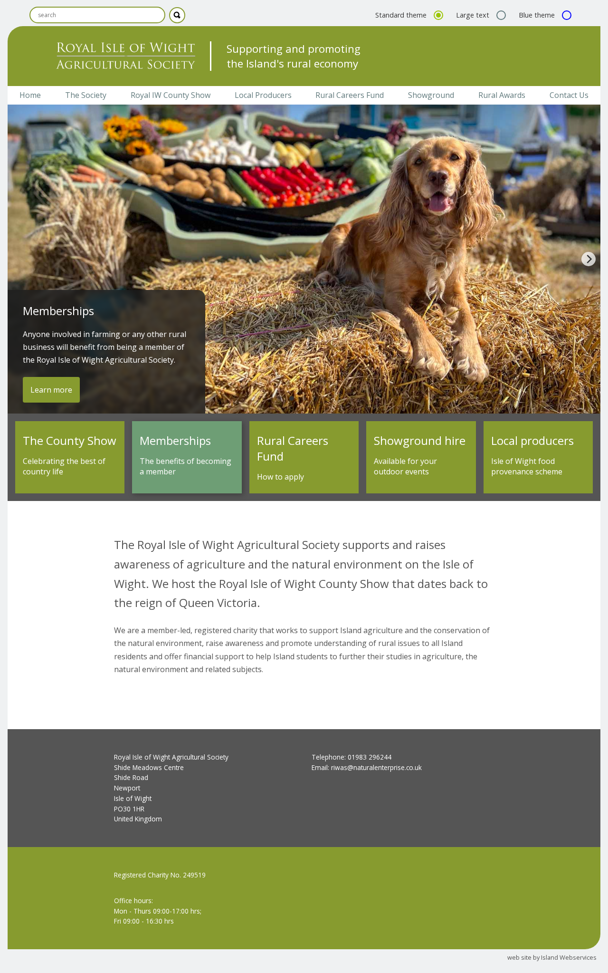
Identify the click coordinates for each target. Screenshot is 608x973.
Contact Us (569, 95)
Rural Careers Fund (349, 95)
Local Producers (263, 95)
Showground (431, 95)
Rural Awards (501, 95)
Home (30, 95)
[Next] (588, 259)
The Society (85, 95)
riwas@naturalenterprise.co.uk (376, 767)
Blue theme (538, 14)
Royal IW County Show (170, 95)
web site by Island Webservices (552, 957)
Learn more (51, 390)
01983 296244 (369, 756)
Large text (473, 14)
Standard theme (401, 14)
